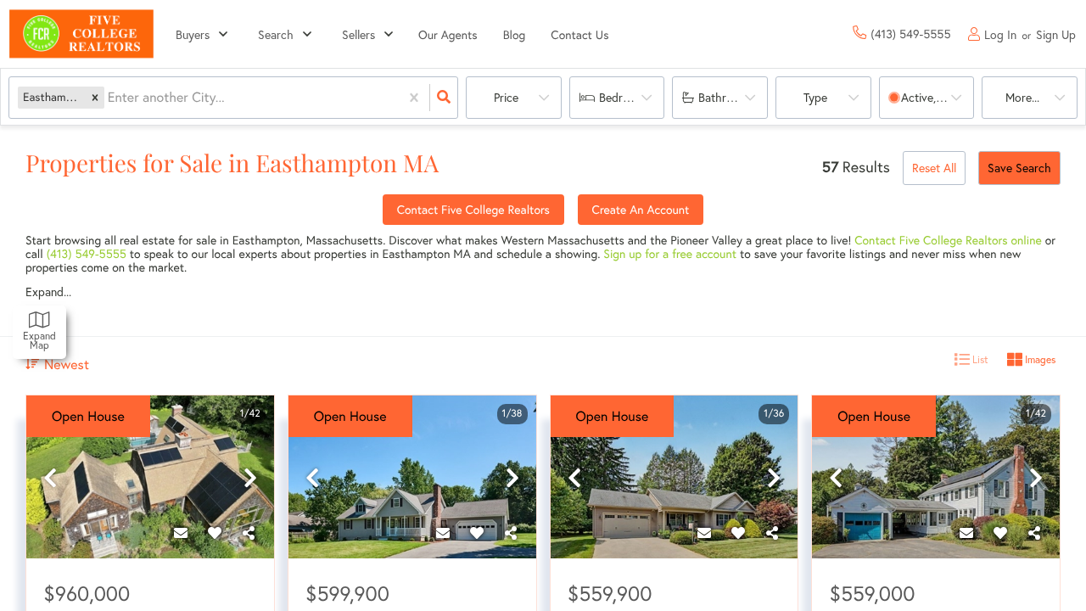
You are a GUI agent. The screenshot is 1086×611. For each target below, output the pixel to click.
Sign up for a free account (669, 253)
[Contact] (181, 533)
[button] (95, 97)
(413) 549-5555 (86, 253)
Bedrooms (625, 97)
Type (815, 97)
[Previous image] (50, 478)
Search (276, 34)
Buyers (193, 34)
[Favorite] (215, 533)
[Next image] (250, 478)
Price (506, 97)
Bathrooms (726, 97)
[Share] (249, 533)
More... (1022, 97)
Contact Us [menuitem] (579, 34)
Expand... (48, 292)
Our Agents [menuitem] (448, 34)
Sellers (358, 34)
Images (1038, 359)
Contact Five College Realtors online (948, 240)
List (979, 359)
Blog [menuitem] (514, 34)
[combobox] (109, 98)
